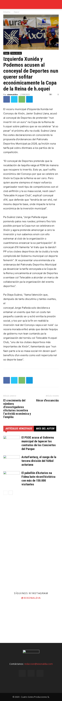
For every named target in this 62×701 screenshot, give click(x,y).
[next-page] (11, 493)
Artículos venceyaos (18, 428)
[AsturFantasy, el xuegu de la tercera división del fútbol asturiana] (11, 461)
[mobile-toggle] (5, 4)
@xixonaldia (31, 597)
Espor (16, 12)
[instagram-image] (10, 612)
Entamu (6, 12)
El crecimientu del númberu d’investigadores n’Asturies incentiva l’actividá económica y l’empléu (17, 409)
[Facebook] (6, 99)
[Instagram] (31, 673)
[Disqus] (31, 545)
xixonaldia (12, 94)
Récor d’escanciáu (47, 400)
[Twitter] (14, 99)
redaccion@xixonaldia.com (38, 663)
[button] (57, 4)
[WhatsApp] (22, 99)
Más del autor (45, 428)
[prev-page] (5, 493)
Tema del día (16, 53)
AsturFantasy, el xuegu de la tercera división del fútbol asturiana (38, 460)
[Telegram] (29, 99)
